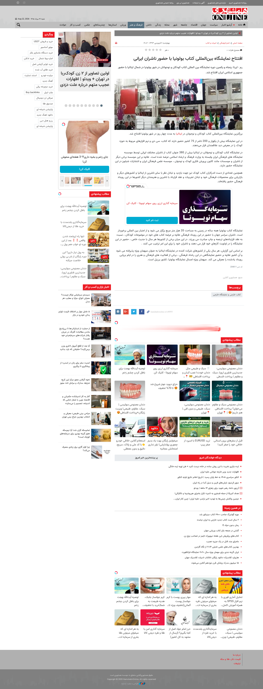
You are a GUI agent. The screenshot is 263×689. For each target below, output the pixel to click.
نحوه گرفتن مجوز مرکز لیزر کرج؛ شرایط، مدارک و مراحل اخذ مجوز (75, 381)
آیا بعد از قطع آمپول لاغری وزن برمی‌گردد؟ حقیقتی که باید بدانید (75, 347)
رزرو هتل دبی (46, 121)
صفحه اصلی (237, 43)
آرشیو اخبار (226, 25)
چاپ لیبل (48, 92)
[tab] (211, 457)
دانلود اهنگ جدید (45, 115)
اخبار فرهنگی (225, 43)
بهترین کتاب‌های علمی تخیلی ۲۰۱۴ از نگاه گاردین (216, 547)
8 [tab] (73, 106)
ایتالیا (178, 134)
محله (166, 25)
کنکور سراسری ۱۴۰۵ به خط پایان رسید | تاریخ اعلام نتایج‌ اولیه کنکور (208, 477)
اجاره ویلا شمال (46, 58)
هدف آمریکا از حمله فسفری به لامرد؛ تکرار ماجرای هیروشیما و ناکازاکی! (207, 493)
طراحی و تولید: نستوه (130, 683)
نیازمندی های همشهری (217, 2)
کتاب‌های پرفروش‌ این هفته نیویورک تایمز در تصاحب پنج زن (211, 536)
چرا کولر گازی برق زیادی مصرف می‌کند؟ (76, 448)
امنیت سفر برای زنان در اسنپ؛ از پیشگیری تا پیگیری (75, 364)
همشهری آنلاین (228, 14)
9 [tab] (69, 106)
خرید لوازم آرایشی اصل (42, 64)
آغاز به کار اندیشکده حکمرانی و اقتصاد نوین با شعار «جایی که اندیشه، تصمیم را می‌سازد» (76, 400)
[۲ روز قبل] (101, 350)
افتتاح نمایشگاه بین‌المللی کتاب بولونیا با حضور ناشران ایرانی (187, 58)
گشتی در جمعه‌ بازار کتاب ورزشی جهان (221, 531)
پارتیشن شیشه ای (44, 109)
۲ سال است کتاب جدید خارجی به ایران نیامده (218, 520)
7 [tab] (77, 106)
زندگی (158, 25)
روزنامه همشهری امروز (238, 2)
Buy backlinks (33, 92)
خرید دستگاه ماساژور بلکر (41, 53)
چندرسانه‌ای (99, 25)
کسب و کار (75, 25)
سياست (214, 25)
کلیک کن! (84, 169)
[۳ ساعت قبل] (101, 333)
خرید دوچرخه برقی (44, 87)
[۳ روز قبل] (101, 418)
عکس (87, 25)
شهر (175, 25)
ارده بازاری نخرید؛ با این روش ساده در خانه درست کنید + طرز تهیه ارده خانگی (204, 466)
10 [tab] (66, 106)
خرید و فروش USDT (43, 41)
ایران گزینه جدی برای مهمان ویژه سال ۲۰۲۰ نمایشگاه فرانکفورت (210, 552)
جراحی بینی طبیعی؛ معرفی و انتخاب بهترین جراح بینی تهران (76, 415)
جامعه (184, 25)
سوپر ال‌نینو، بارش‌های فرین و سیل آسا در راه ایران (216, 483)
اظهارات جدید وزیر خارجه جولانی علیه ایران (219, 472)
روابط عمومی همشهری (165, 2)
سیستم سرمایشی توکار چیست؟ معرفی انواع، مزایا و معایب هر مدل (75, 298)
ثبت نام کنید (152, 220)
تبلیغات (237, 663)
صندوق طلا (48, 104)
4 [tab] (89, 106)
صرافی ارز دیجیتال (44, 98)
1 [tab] (101, 106)
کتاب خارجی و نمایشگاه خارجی (227, 295)
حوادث (63, 25)
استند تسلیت (31, 75)
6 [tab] (81, 106)
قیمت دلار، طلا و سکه (230, 659)
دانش (149, 25)
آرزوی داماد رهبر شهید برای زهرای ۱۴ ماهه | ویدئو (216, 488)
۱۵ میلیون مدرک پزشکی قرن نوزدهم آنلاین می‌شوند (215, 563)
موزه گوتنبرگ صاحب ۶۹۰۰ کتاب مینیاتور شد (219, 514)
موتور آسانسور (46, 47)
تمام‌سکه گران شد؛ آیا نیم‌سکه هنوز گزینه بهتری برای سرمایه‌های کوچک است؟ (75, 434)
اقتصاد (194, 25)
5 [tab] (85, 106)
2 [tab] (97, 106)
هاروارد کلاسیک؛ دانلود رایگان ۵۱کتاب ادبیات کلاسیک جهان (212, 557)
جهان (203, 25)
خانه (240, 25)
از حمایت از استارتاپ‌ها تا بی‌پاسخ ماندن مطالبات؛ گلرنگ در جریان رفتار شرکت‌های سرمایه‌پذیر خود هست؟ (74, 334)
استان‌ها (112, 25)
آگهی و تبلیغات (199, 2)
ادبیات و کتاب (211, 43)
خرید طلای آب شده (44, 70)
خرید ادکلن (29, 58)
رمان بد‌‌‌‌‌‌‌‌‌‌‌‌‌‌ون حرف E (231, 525)
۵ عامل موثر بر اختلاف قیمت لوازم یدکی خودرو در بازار (74, 313)
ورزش (123, 25)
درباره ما (236, 655)
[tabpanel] (84, 61)
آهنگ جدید (47, 81)
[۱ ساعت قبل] (101, 299)
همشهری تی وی (183, 2)
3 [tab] (93, 106)
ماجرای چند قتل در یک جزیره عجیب (222, 541)
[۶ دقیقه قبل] (84, 49)
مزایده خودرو (47, 75)
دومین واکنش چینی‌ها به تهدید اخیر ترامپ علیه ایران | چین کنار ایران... (206, 499)
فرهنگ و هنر (136, 25)
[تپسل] (128, 186)
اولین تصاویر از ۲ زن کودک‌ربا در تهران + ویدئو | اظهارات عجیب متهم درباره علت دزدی (199, 33)
